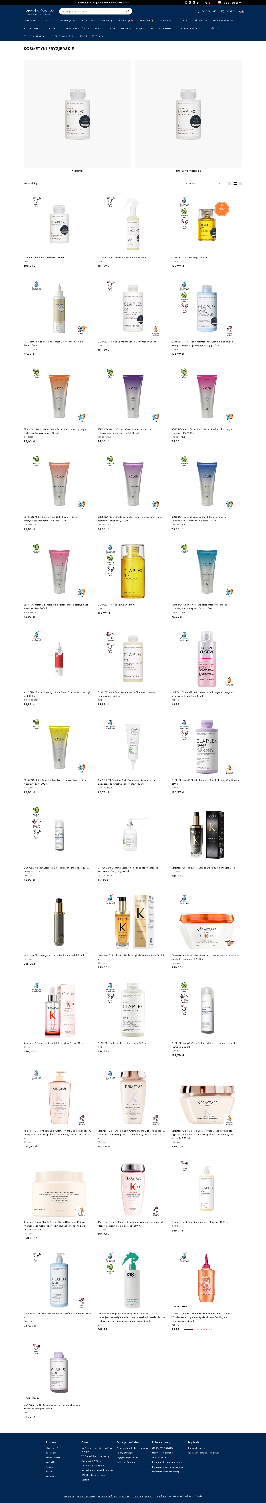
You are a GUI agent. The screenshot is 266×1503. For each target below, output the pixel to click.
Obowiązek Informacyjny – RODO (114, 1496)
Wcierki (50, 1462)
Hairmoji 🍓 (126, 20)
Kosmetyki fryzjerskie (135, 28)
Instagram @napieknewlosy (165, 1471)
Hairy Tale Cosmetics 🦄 (97, 20)
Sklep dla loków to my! (93, 1465)
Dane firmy (161, 1496)
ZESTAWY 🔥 (147, 20)
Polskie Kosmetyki (62, 36)
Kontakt (85, 1479)
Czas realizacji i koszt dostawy (132, 1448)
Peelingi (50, 1466)
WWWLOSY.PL (160, 1457)
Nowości (47, 20)
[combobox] (95, 11)
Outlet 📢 (30, 20)
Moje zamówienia (126, 1462)
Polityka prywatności (143, 1496)
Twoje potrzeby (90, 36)
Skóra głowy (222, 20)
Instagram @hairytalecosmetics (167, 1466)
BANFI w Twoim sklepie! (93, 1474)
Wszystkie (51, 1476)
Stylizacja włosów (74, 28)
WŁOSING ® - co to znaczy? (96, 1456)
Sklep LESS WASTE (91, 1460)
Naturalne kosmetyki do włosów (97, 1470)
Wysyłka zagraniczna (127, 1457)
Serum (49, 1471)
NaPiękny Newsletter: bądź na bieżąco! (96, 1450)
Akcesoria (166, 28)
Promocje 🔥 (67, 20)
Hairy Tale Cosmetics (163, 1452)
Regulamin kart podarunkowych (203, 1452)
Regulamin (69, 1496)
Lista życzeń (52, 1448)
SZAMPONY (167, 20)
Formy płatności (125, 1452)
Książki (212, 28)
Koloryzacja (189, 28)
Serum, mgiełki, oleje (38, 28)
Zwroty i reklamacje (86, 1496)
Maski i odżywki (193, 20)
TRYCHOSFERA (104, 28)
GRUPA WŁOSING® (162, 1448)
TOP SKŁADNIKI (33, 36)
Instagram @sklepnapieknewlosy (168, 1462)
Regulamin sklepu (196, 1448)
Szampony (51, 1452)
